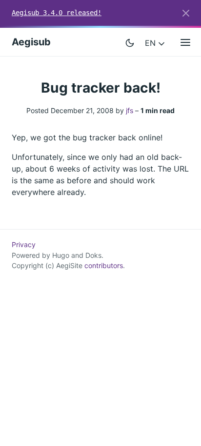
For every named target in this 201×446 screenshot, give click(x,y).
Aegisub (31, 42)
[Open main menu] (185, 42)
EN (151, 43)
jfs (129, 110)
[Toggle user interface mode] (130, 42)
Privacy (24, 244)
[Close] (186, 13)
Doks (93, 255)
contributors (103, 265)
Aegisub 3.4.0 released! (56, 13)
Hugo (60, 255)
